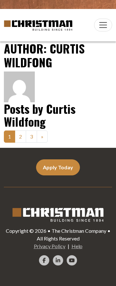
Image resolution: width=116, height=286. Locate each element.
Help (77, 246)
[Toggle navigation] (103, 25)
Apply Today (58, 167)
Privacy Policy (49, 246)
